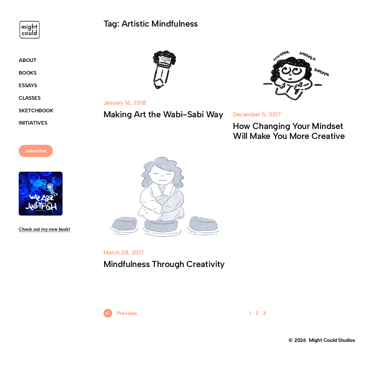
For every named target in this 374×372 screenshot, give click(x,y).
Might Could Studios (332, 340)
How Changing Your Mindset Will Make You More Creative (289, 131)
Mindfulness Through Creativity (164, 264)
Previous (121, 313)
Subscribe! (35, 151)
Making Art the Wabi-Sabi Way (163, 114)
